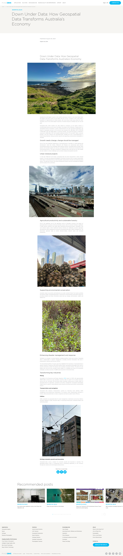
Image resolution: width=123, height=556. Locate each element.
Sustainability (95, 533)
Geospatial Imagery (6, 529)
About (64, 2)
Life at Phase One (97, 531)
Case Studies (65, 529)
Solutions (24, 2)
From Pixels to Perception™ (8, 541)
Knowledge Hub (33, 2)
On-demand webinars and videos (69, 537)
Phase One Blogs (66, 541)
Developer (64, 539)
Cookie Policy (37, 553)
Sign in (105, 2)
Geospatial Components (37, 533)
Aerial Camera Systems (37, 529)
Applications (17, 2)
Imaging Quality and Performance (47, 2)
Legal (24, 553)
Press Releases (65, 535)
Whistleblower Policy (56, 553)
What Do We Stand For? (98, 529)
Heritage (4, 533)
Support (59, 2)
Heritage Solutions (36, 537)
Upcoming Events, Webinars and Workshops (72, 531)
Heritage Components (37, 539)
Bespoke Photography (7, 535)
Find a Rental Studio (97, 537)
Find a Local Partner (97, 535)
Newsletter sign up (101, 544)
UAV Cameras (35, 531)
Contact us (115, 2)
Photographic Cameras (37, 541)
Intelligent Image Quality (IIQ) (8, 543)
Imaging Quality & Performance (9, 539)
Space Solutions (35, 535)
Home (3, 6)
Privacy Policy (29, 553)
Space (3, 531)
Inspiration (64, 533)
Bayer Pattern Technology (7, 547)
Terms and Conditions (45, 553)
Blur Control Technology (7, 545)
